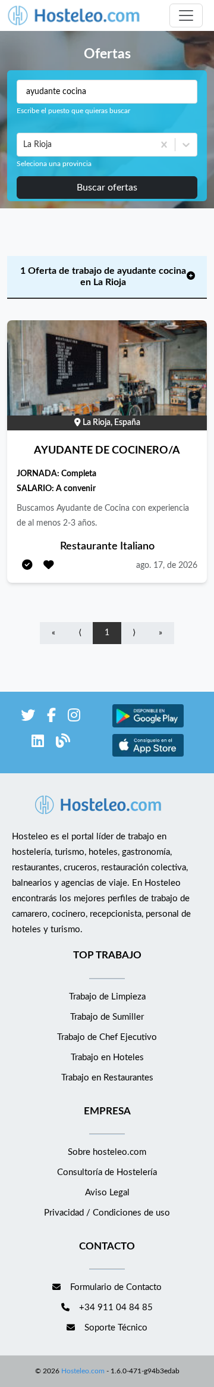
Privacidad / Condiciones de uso (107, 1212)
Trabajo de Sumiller (107, 1017)
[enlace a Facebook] (51, 717)
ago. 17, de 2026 (166, 565)
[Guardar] (48, 566)
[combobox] (24, 144)
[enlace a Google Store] (148, 725)
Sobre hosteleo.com (107, 1152)
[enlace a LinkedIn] (38, 743)
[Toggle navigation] (186, 15)
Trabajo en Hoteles (107, 1057)
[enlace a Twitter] (28, 717)
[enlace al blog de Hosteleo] (63, 743)
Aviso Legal (107, 1192)
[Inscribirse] (27, 566)
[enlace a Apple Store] (148, 755)
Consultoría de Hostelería (107, 1172)
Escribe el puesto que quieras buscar (73, 110)
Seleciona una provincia (54, 163)
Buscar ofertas (107, 187)
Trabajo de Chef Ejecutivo (107, 1037)
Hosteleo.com (83, 1370)
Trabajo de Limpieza (107, 996)
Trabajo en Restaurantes (107, 1077)
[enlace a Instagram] (74, 717)
